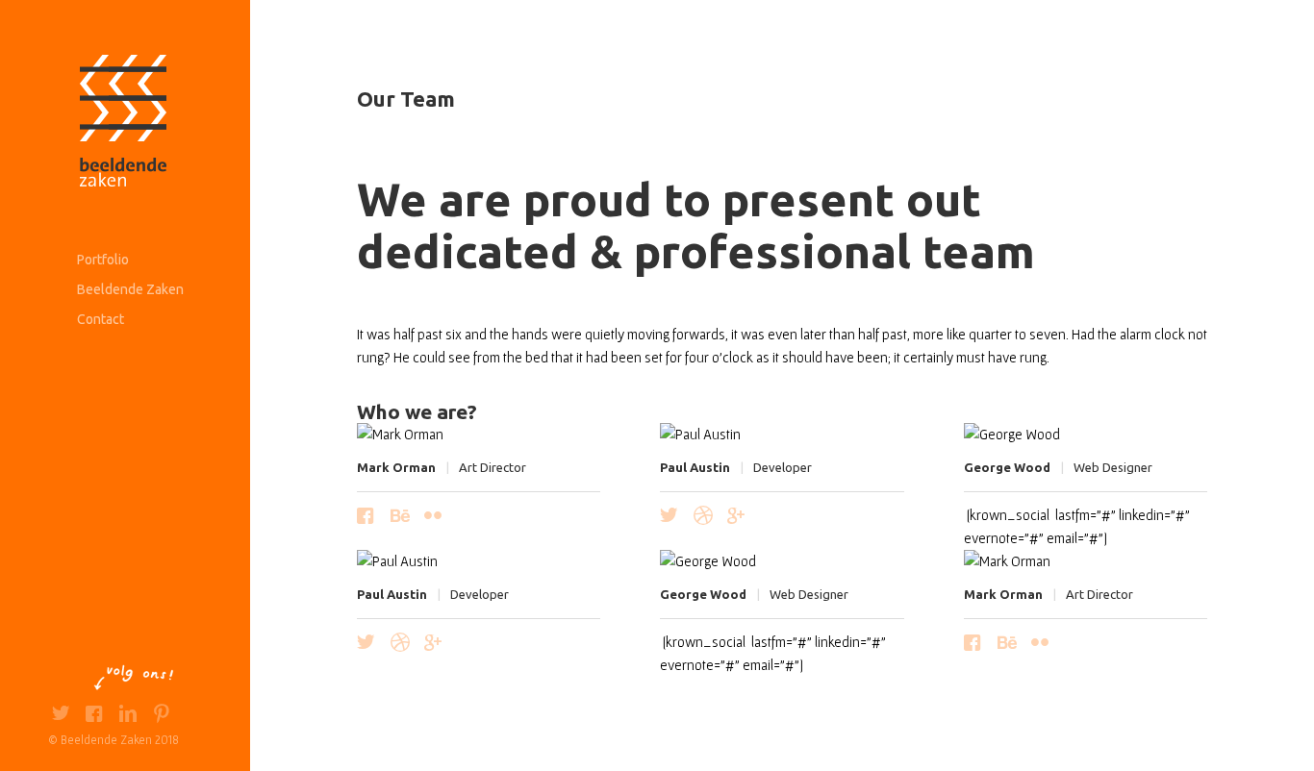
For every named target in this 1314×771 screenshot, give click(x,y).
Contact (100, 319)
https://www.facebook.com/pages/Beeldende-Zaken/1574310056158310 (94, 716)
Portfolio (103, 259)
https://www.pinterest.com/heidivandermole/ (161, 716)
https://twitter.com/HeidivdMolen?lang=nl (60, 716)
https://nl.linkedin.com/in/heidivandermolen (127, 716)
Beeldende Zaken (130, 289)
